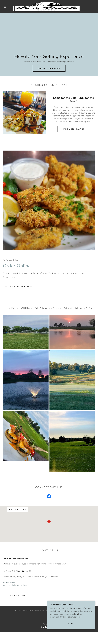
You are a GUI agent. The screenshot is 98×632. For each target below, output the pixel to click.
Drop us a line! (16, 596)
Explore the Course (49, 68)
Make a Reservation (74, 129)
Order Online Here (18, 286)
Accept (71, 623)
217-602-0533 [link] (9, 582)
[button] (5, 6)
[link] (46, 6)
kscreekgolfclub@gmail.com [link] (15, 585)
